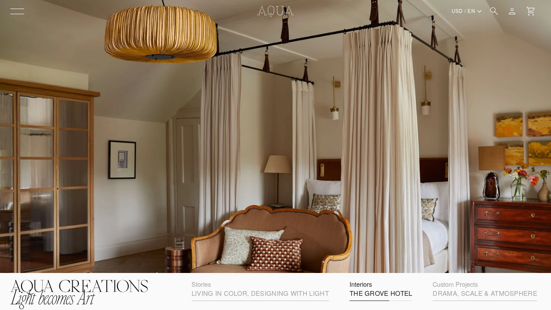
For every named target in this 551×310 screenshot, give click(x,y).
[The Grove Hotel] (275, 136)
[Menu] (17, 11)
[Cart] (531, 11)
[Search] (494, 11)
